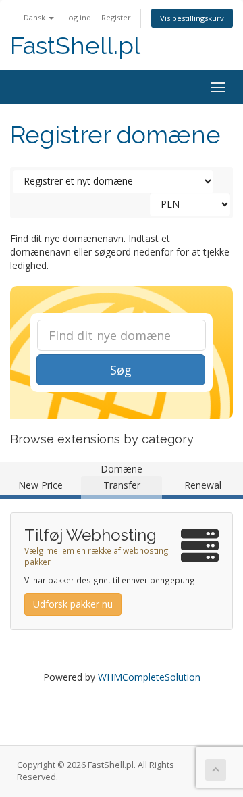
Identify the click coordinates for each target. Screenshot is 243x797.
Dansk (35, 17)
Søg (121, 370)
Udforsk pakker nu (73, 604)
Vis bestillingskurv (192, 18)
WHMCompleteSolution (149, 677)
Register (116, 17)
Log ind (77, 17)
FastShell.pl (75, 45)
